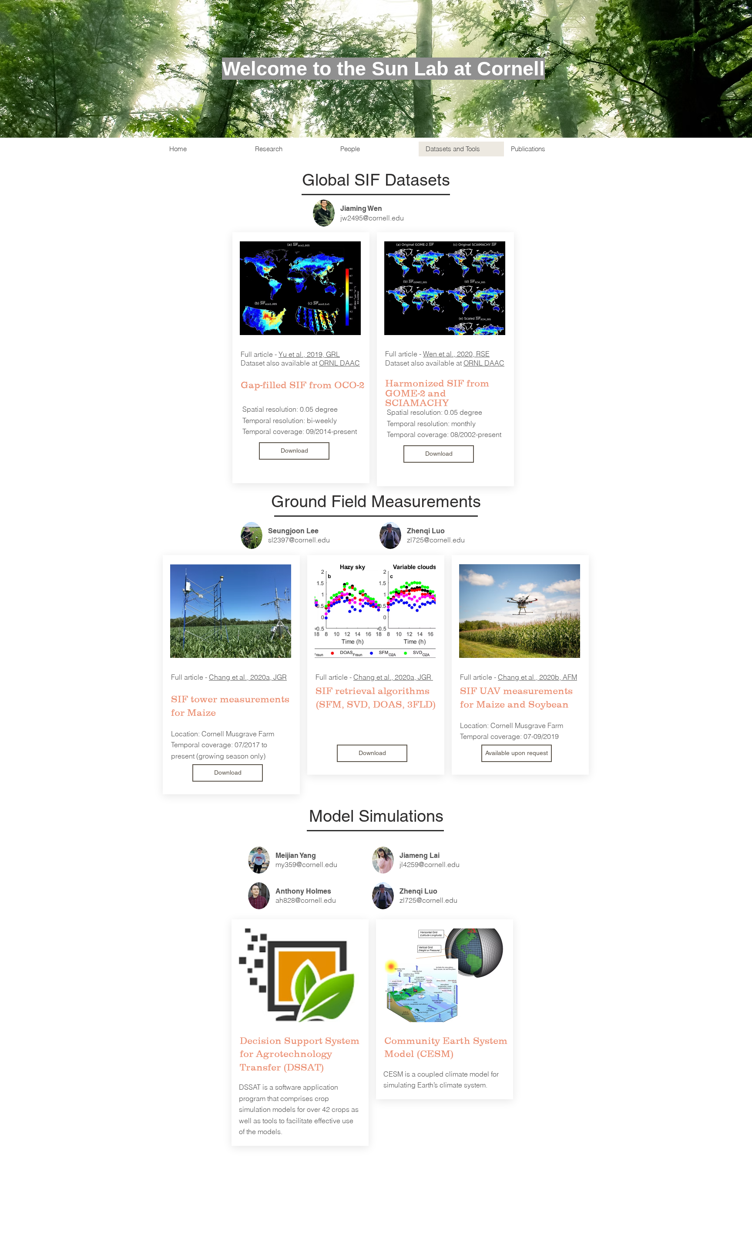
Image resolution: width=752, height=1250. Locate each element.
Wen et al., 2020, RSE (456, 353)
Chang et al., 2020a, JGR (248, 677)
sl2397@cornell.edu (299, 539)
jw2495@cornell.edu (372, 217)
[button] (516, 753)
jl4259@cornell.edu (430, 864)
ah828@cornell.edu (305, 900)
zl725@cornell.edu (436, 539)
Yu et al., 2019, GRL (309, 354)
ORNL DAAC (339, 363)
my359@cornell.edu (306, 864)
